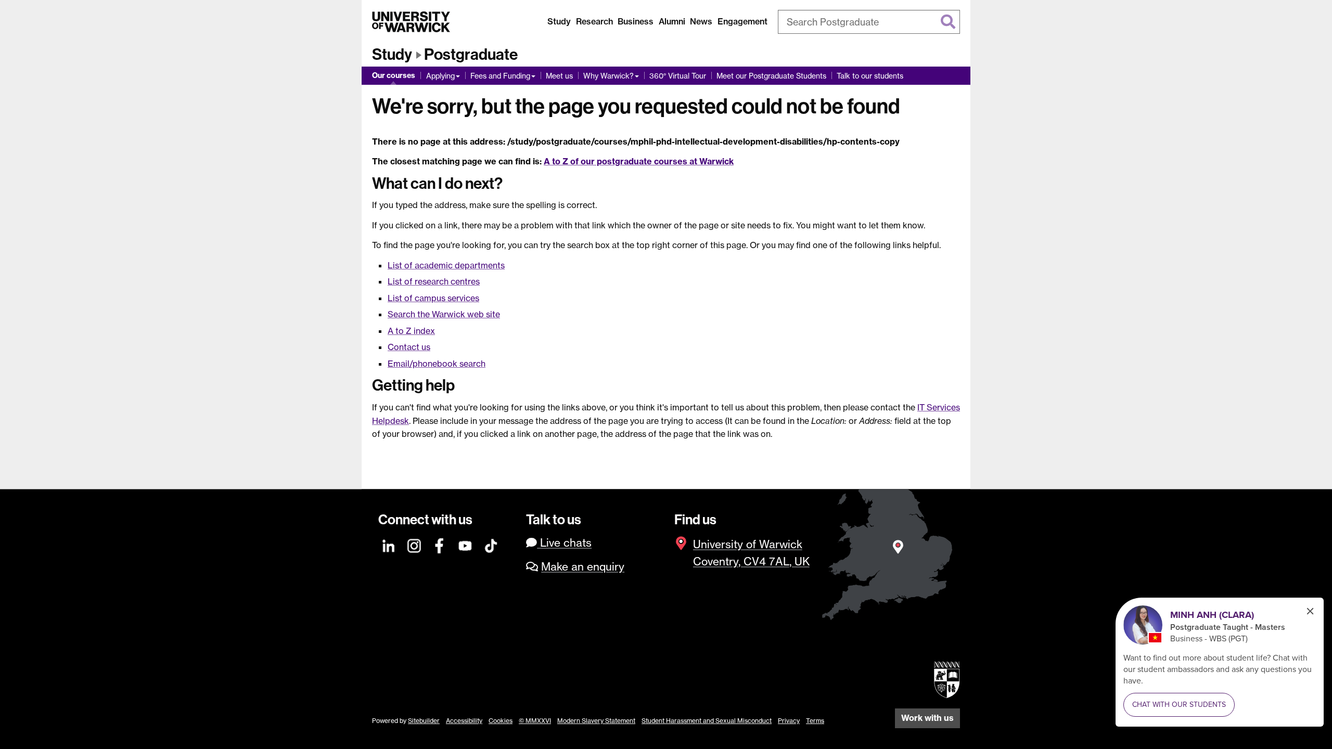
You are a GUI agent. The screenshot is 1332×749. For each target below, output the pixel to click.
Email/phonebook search (436, 363)
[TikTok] (491, 544)
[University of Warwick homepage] (411, 21)
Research (594, 21)
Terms (815, 721)
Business (636, 21)
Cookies (501, 721)
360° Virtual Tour (677, 75)
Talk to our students (870, 75)
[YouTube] (466, 544)
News (701, 21)
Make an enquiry (582, 566)
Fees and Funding (500, 75)
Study (559, 21)
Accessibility (464, 721)
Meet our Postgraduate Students (771, 75)
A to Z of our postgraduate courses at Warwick (639, 161)
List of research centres (434, 281)
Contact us (409, 347)
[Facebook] (440, 544)
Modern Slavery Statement (596, 721)
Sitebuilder (424, 721)
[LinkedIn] (389, 544)
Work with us (927, 718)
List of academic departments (446, 265)
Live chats (564, 542)
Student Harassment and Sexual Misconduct (707, 721)
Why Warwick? (608, 75)
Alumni (672, 21)
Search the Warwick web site (444, 314)
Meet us (559, 75)
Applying (440, 75)
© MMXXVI (535, 721)
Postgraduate (471, 54)
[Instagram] (415, 544)
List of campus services (433, 298)
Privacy (789, 721)
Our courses (393, 75)
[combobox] (869, 22)
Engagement (742, 21)
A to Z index (411, 331)
